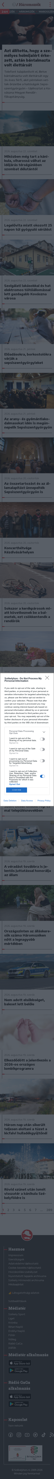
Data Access (27, 800)
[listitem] (27, 732)
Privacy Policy (44, 800)
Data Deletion (10, 800)
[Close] (48, 679)
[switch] (42, 739)
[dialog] (27, 739)
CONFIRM (16, 790)
